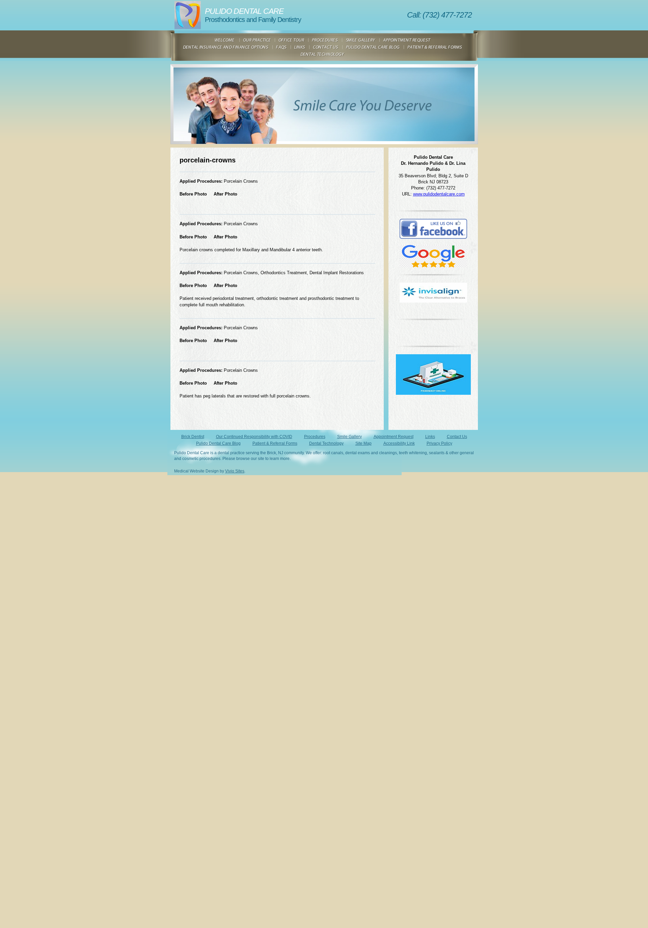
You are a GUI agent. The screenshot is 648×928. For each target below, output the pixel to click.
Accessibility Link (399, 443)
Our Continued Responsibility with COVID (254, 436)
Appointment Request (393, 436)
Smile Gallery (349, 436)
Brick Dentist (192, 436)
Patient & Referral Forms (274, 443)
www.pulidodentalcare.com (439, 194)
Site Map (363, 443)
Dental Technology (326, 443)
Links (430, 436)
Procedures (314, 436)
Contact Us (457, 436)
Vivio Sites (234, 471)
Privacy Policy (439, 443)
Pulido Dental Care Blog (218, 443)
